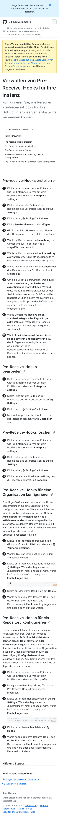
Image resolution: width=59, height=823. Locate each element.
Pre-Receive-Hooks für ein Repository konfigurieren (25, 620)
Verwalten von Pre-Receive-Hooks (24, 34)
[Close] (50, 5)
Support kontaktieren (15, 783)
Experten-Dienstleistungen (15, 812)
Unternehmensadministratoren (22, 28)
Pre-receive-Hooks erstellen (27, 180)
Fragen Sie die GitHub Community (22, 779)
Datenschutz (8, 808)
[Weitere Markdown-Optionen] (32, 129)
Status (20, 808)
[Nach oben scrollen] (52, 816)
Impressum (30, 805)
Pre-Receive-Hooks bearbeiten (19, 369)
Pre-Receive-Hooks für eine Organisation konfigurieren (26, 492)
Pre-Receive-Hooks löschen (27, 432)
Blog (33, 812)
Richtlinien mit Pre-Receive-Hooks (24, 31)
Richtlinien (45, 28)
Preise (29, 808)
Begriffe (44, 805)
